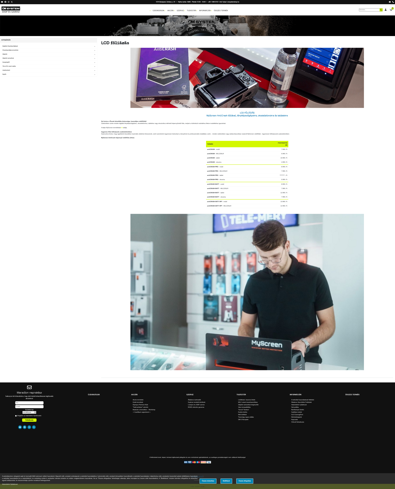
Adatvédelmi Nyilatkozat (33, 415)
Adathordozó (6, 70)
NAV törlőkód (242, 414)
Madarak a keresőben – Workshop (144, 409)
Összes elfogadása (245, 481)
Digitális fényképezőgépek (10, 46)
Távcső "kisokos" (243, 409)
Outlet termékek (138, 402)
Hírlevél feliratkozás (297, 422)
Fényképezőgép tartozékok (10, 50)
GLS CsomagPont (297, 414)
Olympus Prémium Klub (140, 404)
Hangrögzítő (6, 62)
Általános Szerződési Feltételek (301, 402)
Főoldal (192, 26)
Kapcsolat (294, 419)
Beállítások (226, 481)
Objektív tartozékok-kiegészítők (248, 404)
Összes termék (221, 10)
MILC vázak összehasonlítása (248, 402)
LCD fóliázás (202, 26)
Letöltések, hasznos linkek (246, 400)
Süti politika (295, 407)
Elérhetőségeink (296, 417)
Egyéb (4, 74)
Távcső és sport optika (9, 66)
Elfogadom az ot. (29, 415)
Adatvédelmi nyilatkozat (299, 404)
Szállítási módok (296, 412)
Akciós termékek (138, 400)
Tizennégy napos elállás (246, 417)
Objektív (4, 54)
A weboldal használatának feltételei (302, 400)
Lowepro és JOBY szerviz (196, 404)
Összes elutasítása (208, 481)
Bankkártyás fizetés (297, 409)
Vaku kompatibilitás (244, 407)
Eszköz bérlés (242, 412)
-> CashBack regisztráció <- (142, 412)
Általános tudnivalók (194, 400)
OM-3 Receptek (243, 419)
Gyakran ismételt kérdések (196, 402)
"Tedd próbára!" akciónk (140, 407)
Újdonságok (158, 10)
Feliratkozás (29, 420)
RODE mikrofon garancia (196, 407)
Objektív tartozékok (8, 58)
